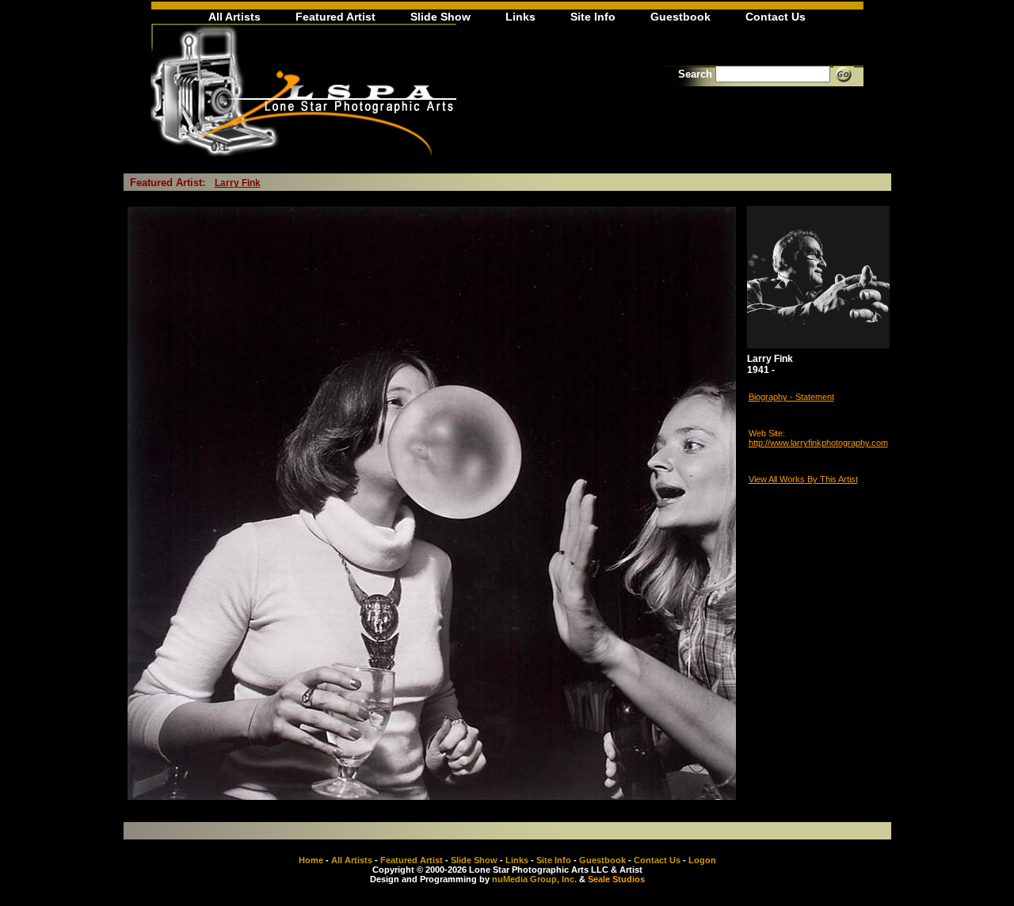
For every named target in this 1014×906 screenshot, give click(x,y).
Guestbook (680, 16)
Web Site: (767, 433)
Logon (702, 860)
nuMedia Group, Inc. (534, 879)
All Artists (234, 16)
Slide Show (440, 16)
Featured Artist (335, 16)
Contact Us (775, 16)
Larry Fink (238, 182)
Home (311, 860)
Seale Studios (616, 879)
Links (520, 16)
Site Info (593, 16)
